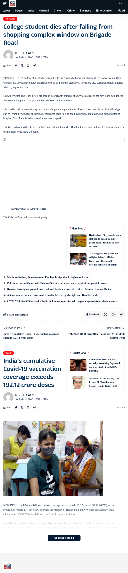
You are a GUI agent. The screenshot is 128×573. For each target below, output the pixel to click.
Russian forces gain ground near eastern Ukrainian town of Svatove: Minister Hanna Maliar (59, 289)
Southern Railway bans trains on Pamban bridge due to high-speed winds (48, 277)
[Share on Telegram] (34, 65)
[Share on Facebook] (16, 65)
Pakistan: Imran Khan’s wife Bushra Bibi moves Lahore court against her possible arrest (57, 283)
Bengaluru (10, 19)
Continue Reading (64, 537)
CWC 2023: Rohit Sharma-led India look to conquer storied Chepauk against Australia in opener (62, 301)
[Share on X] (22, 65)
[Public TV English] (12, 3)
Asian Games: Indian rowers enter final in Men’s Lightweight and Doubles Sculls (52, 295)
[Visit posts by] (8, 55)
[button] (6, 3)
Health (9, 353)
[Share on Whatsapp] (28, 65)
